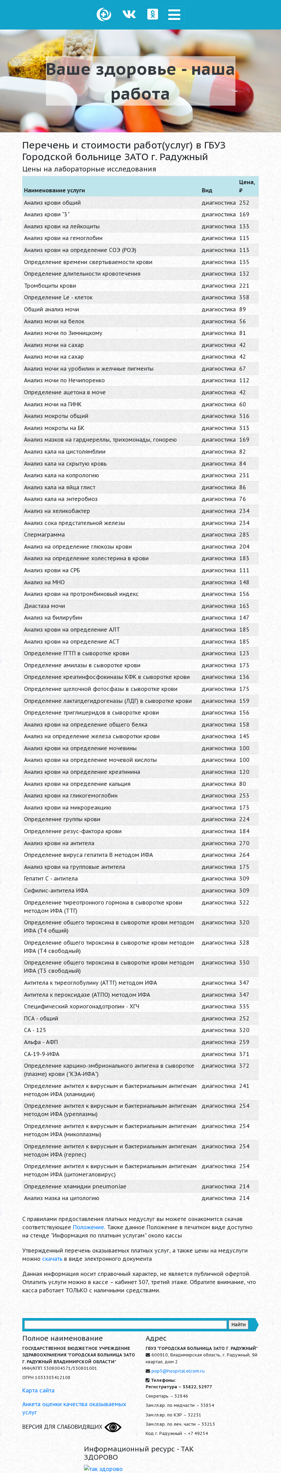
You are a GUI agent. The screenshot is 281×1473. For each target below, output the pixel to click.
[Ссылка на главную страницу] (104, 15)
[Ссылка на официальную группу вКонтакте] (129, 14)
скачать (52, 1258)
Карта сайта (38, 1390)
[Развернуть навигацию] (174, 14)
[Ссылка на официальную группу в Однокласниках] (153, 14)
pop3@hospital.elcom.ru (178, 1371)
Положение (88, 1227)
